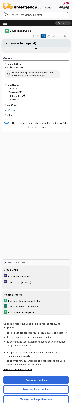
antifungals (11, 110)
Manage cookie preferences (36, 399)
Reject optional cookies (36, 389)
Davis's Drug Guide (20, 30)
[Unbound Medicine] (64, 5)
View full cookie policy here (17, 369)
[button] (63, 23)
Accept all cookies (36, 380)
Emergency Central (29, 6)
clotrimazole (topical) (20, 43)
